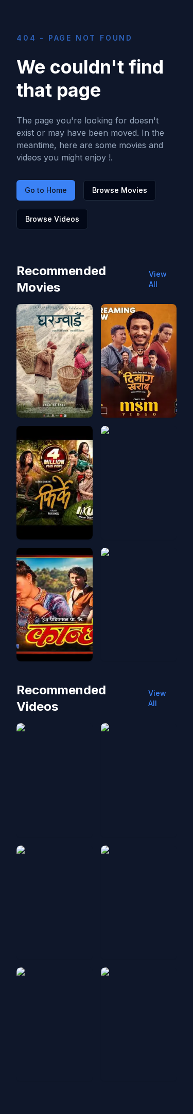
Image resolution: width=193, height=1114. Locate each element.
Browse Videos (52, 218)
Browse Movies (119, 190)
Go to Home (46, 190)
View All (158, 279)
